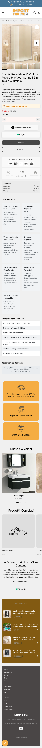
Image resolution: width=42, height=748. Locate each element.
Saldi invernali (8, 672)
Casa (3, 21)
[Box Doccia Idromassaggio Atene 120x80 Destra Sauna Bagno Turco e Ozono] (21, 614)
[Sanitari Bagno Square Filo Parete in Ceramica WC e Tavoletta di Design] (21, 640)
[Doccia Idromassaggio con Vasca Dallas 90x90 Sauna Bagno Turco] (21, 653)
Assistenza (7, 689)
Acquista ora (21, 149)
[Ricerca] (34, 12)
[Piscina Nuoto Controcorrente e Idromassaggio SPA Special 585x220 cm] (21, 627)
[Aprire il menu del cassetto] (2, 12)
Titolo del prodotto (8, 551)
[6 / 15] (37, 66)
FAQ (5, 704)
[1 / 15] (5, 66)
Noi (5, 692)
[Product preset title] (18, 531)
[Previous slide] (5, 43)
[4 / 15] (24, 66)
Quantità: (5, 115)
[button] (17, 502)
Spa (5, 684)
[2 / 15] (11, 66)
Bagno (6, 675)
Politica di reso (8, 709)
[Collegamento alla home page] (21, 716)
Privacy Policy (8, 707)
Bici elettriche (8, 687)
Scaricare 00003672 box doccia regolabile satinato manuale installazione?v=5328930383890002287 (21, 370)
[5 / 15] (31, 66)
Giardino (6, 681)
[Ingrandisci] (37, 27)
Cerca (6, 701)
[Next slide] (36, 43)
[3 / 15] (18, 66)
